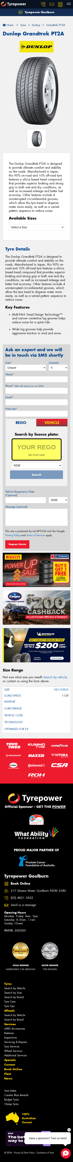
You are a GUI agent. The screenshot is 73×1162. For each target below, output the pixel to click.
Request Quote (17, 544)
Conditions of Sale (45, 1152)
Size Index (10, 1090)
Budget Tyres (11, 1099)
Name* (9, 374)
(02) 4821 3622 (22, 898)
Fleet (7, 1074)
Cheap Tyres (11, 1104)
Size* (8, 363)
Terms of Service (35, 535)
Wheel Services (13, 1051)
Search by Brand (14, 997)
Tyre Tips (9, 1006)
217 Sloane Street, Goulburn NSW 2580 (38, 891)
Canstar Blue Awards (16, 1095)
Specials (10, 1060)
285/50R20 (61, 689)
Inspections (10, 1037)
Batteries (9, 1033)
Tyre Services (11, 1046)
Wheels (9, 1011)
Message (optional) (16, 507)
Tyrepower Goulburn (39, 12)
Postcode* (11, 409)
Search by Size (13, 993)
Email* (9, 397)
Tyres (8, 984)
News (8, 1078)
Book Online (13, 1069)
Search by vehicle (55, 677)
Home (9, 25)
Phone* (24, 386)
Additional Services (15, 1055)
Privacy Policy (12, 535)
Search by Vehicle (14, 988)
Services (10, 1024)
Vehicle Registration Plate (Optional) (19, 493)
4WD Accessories (14, 1028)
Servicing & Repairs (15, 1042)
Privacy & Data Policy (24, 1152)
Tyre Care (9, 1001)
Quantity (54, 363)
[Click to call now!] (43, 4)
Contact (9, 1064)
